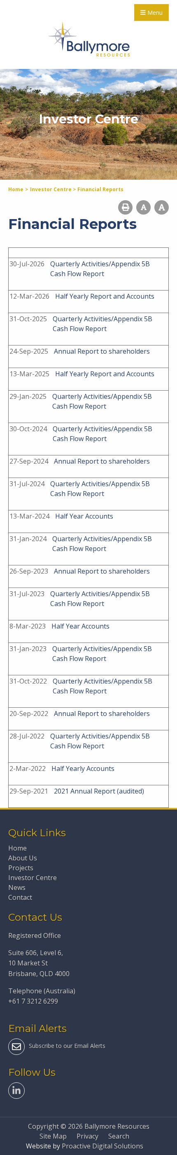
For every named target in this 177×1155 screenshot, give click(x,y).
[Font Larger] (161, 207)
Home (17, 848)
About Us (22, 857)
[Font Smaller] (143, 207)
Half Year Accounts (84, 516)
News (17, 887)
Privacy (87, 1136)
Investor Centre (32, 877)
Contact (20, 897)
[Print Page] (125, 207)
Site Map (53, 1136)
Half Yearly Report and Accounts (104, 296)
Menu (154, 12)
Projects (20, 867)
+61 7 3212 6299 (33, 1001)
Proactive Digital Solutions (102, 1145)
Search (118, 1136)
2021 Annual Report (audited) (99, 791)
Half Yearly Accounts (82, 768)
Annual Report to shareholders (102, 351)
